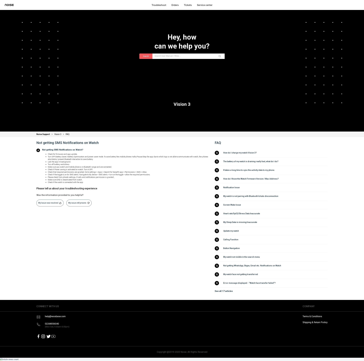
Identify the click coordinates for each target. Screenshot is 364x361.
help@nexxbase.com (55, 316)
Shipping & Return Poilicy (315, 322)
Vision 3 (57, 134)
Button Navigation (231, 248)
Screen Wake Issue (232, 205)
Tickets (188, 5)
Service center (204, 5)
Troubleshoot (159, 5)
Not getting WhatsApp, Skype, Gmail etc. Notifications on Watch (252, 265)
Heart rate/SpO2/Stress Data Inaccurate (241, 213)
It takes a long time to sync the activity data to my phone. (249, 170)
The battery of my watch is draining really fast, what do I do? (250, 161)
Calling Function (230, 239)
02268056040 (57, 325)
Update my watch (231, 231)
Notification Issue (231, 187)
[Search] (220, 56)
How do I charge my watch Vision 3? (240, 153)
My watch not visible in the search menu (241, 257)
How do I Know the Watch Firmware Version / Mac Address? (251, 179)
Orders (175, 5)
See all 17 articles (224, 291)
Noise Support (43, 134)
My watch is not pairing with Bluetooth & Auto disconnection (250, 196)
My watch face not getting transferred (240, 274)
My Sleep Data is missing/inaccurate (240, 222)
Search (146, 56)
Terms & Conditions (312, 316)
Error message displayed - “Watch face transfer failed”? (249, 283)
